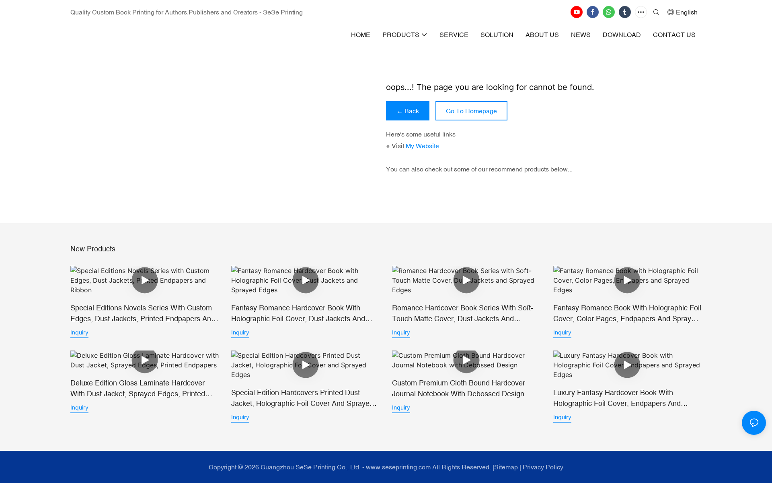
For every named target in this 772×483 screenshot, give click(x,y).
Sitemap (506, 467)
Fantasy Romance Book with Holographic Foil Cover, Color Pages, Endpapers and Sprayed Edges (627, 314)
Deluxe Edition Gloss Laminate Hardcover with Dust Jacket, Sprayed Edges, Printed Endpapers (137, 389)
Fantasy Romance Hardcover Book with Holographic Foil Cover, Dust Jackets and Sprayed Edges (298, 314)
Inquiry (79, 332)
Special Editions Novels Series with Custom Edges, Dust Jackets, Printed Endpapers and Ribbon (142, 314)
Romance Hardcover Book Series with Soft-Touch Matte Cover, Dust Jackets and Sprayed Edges (462, 314)
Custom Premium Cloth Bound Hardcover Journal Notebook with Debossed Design (458, 388)
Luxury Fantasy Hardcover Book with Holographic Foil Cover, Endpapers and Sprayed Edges (617, 398)
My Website (422, 145)
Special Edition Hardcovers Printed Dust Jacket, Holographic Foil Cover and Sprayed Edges (302, 398)
